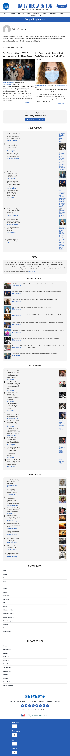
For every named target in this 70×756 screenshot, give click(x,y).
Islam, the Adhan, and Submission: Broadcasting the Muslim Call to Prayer (13, 221)
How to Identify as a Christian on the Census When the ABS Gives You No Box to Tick (34, 299)
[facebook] (22, 705)
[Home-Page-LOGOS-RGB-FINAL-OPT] (6, 6)
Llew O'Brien (11, 179)
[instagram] (33, 705)
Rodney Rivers (11, 513)
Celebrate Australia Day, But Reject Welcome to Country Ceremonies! (13, 509)
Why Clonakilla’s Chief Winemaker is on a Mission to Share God (13, 422)
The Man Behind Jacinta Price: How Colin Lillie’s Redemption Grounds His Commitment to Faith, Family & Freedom (13, 374)
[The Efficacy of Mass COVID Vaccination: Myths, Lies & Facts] (19, 60)
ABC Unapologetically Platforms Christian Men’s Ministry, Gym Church (12, 146)
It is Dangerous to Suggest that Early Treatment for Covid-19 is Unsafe (49, 56)
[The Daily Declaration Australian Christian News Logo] (35, 5)
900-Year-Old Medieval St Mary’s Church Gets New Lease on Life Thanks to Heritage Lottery (13, 462)
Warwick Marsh (12, 549)
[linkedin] (40, 705)
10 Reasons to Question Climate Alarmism (13, 546)
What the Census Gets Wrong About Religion (13, 240)
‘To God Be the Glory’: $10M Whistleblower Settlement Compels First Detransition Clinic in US (13, 431)
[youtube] (36, 705)
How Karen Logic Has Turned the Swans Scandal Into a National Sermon (13, 155)
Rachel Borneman (12, 505)
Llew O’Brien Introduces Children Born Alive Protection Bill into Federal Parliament (13, 174)
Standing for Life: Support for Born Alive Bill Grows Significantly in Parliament (13, 211)
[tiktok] (26, 705)
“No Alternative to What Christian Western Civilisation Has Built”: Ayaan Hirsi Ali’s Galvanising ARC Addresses (13, 451)
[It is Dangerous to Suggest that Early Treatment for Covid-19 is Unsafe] (51, 63)
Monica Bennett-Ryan (12, 486)
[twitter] (29, 705)
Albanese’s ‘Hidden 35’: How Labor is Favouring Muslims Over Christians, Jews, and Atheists (13, 183)
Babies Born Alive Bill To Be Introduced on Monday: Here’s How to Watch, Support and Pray (13, 136)
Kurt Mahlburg (12, 435)
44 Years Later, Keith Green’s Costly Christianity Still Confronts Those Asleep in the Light (35, 338)
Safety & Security (7, 84)
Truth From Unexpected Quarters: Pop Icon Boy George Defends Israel (13, 414)
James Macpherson (13, 158)
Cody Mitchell (11, 494)
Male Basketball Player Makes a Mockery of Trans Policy (13, 228)
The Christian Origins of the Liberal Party (13, 553)
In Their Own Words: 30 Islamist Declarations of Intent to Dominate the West (32, 284)
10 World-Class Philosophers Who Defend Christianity (12, 490)
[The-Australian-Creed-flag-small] (23, 715)
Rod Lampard (11, 151)
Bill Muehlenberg (12, 225)
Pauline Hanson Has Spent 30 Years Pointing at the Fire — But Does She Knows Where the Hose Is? (38, 330)
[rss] (44, 705)
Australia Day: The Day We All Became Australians (13, 481)
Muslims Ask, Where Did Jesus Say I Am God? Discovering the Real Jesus (46, 315)
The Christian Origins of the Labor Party (13, 539)
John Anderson (12, 243)
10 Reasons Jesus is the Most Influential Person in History (13, 525)
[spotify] (47, 705)
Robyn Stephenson (8, 82)
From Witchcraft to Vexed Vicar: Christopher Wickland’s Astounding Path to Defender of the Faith (13, 385)
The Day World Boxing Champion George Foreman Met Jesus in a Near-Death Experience (13, 440)
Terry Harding (11, 188)
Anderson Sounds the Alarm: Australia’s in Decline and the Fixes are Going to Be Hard (13, 193)
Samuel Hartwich (12, 140)
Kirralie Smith (11, 232)
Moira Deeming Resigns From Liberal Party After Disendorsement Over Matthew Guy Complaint (37, 322)
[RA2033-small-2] (38, 715)
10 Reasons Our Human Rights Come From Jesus (13, 531)
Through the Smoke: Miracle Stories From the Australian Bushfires (13, 517)
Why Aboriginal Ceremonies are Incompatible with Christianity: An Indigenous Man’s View (13, 500)
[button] (40, 15)
